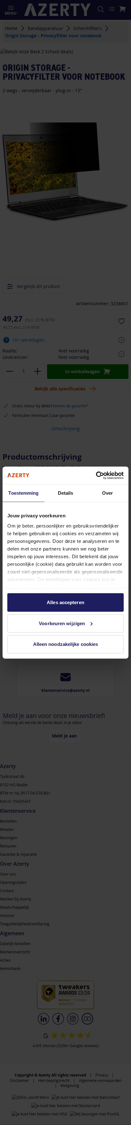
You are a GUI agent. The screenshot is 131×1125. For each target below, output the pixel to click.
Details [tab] (65, 493)
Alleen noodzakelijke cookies (65, 644)
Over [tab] (107, 493)
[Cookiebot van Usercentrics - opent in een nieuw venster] (96, 475)
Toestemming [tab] (23, 493)
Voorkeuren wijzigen (62, 623)
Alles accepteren (65, 602)
